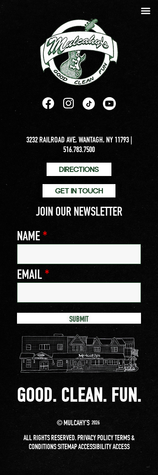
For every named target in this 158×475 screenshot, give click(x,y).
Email (33, 274)
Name (32, 236)
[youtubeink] (109, 103)
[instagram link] (68, 103)
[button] (146, 11)
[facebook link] (48, 103)
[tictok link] (89, 104)
